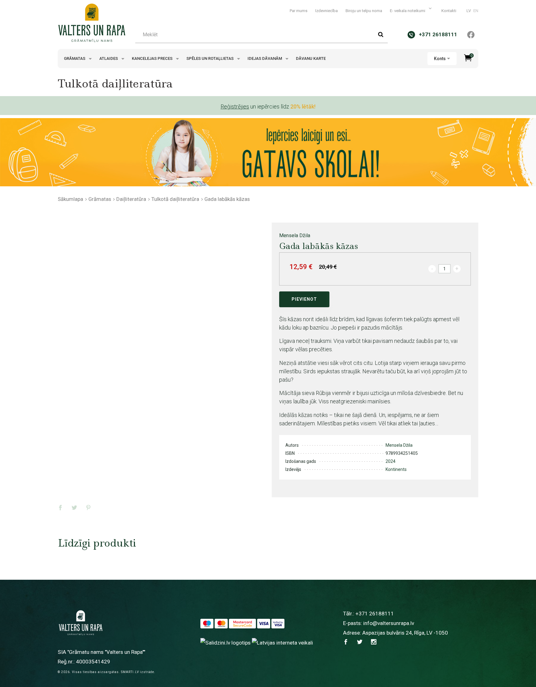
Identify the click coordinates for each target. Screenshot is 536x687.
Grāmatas (75, 58)
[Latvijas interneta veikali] (282, 643)
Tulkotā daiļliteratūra (175, 199)
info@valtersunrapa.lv (388, 623)
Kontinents (396, 469)
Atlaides (109, 58)
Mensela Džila (294, 235)
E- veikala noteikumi (408, 10)
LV (469, 10)
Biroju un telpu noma (364, 10)
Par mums (298, 10)
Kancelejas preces (152, 58)
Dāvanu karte (311, 58)
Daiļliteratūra (131, 199)
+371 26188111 (374, 613)
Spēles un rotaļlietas (210, 58)
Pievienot (304, 299)
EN (475, 10)
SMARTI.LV (130, 672)
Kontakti (448, 10)
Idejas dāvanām (265, 58)
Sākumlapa (70, 199)
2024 (390, 461)
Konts (440, 58)
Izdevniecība (326, 10)
